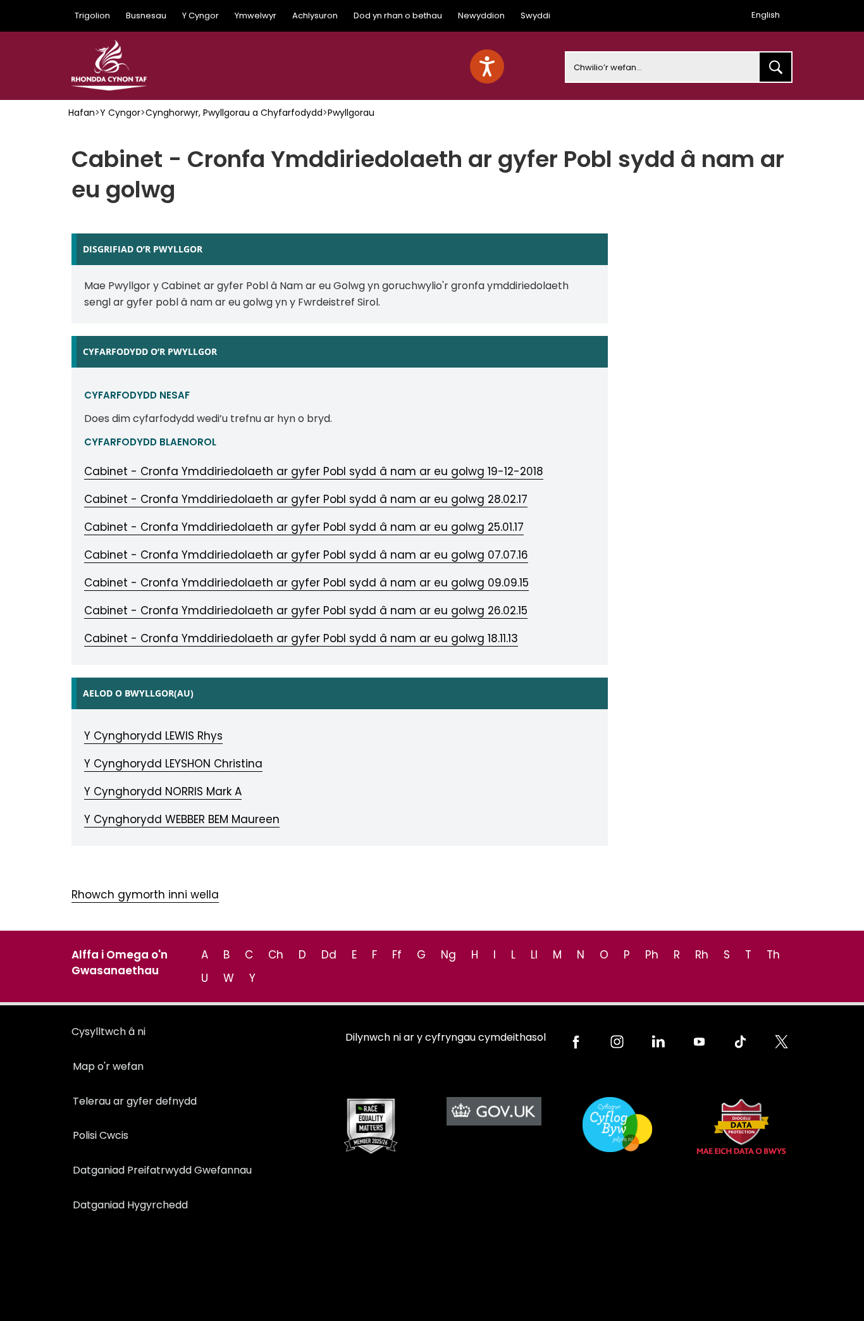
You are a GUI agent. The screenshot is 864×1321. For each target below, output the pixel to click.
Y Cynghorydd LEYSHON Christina (173, 763)
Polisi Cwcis (100, 1135)
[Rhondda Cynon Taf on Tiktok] (740, 1042)
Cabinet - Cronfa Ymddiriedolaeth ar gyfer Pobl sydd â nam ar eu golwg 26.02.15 (306, 610)
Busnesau (146, 15)
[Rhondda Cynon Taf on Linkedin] (658, 1042)
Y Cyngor (200, 15)
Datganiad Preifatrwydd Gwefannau (162, 1170)
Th (773, 954)
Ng (448, 954)
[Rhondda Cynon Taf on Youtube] (699, 1042)
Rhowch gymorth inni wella (145, 894)
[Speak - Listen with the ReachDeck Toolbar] (487, 66)
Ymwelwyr (255, 15)
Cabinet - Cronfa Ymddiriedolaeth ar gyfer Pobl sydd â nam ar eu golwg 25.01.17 (304, 527)
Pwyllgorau (351, 112)
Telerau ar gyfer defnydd (135, 1101)
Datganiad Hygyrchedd (130, 1205)
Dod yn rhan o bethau (398, 15)
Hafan (81, 112)
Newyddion (481, 15)
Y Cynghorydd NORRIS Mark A (163, 791)
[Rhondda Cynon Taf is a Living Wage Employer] (617, 1124)
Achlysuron (315, 15)
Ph (651, 954)
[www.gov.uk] (370, 1126)
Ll (534, 954)
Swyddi (535, 15)
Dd (328, 954)
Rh (701, 954)
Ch (275, 954)
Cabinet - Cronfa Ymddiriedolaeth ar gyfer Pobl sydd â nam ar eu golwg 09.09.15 (306, 582)
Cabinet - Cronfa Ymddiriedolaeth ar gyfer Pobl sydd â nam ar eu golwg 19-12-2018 (313, 471)
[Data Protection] (740, 1126)
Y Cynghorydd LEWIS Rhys (153, 735)
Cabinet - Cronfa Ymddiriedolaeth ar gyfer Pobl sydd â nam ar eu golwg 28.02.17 (306, 499)
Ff (397, 954)
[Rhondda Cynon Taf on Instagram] (617, 1042)
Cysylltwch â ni (108, 1031)
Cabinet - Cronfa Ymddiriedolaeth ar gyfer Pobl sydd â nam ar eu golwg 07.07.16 (306, 554)
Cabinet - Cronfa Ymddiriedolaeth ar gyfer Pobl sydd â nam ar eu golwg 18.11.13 (301, 638)
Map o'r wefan (108, 1066)
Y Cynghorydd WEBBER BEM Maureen (182, 819)
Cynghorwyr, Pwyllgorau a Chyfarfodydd (234, 112)
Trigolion (92, 15)
